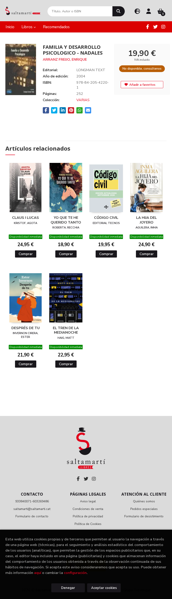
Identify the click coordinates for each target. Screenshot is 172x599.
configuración (75, 572)
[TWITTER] (155, 26)
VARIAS (83, 100)
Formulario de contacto (31, 516)
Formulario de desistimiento (143, 516)
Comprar (26, 254)
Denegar (68, 588)
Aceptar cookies (104, 588)
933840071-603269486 (32, 501)
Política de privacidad (88, 516)
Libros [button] (28, 27)
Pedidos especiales (144, 509)
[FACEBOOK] (147, 26)
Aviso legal (88, 501)
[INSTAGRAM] (163, 26)
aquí (37, 572)
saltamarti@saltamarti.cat (31, 509)
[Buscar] (118, 11)
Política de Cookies (88, 524)
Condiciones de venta (88, 509)
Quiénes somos (144, 501)
